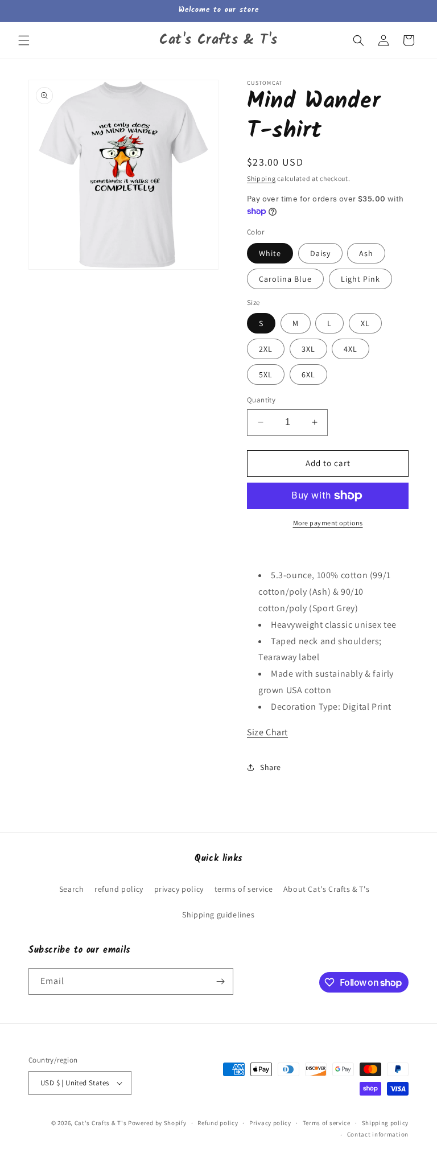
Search (71, 889)
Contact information (378, 1134)
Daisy (320, 253)
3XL (308, 349)
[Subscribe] (220, 981)
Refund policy (217, 1123)
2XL (266, 349)
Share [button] (270, 767)
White (270, 253)
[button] (23, 40)
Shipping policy (385, 1123)
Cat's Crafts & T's (101, 1123)
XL (365, 323)
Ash (366, 253)
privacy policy (179, 889)
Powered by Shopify (157, 1123)
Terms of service (327, 1123)
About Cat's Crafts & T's (326, 889)
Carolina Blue (285, 279)
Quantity (261, 400)
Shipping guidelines (218, 914)
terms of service (244, 889)
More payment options (328, 522)
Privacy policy (270, 1123)
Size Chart (267, 732)
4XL (350, 349)
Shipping (261, 178)
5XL (266, 374)
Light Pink (360, 279)
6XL (308, 374)
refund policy (118, 889)
